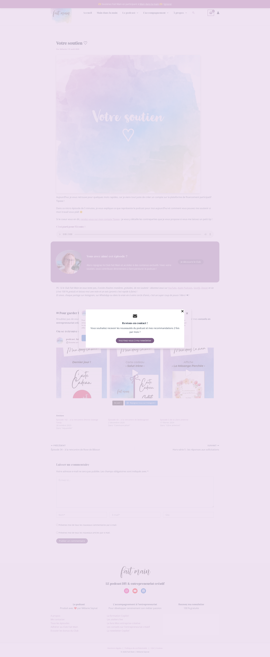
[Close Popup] (182, 311)
